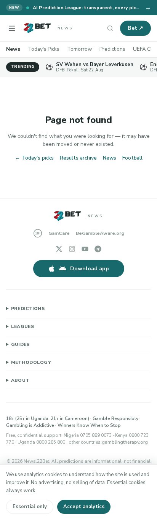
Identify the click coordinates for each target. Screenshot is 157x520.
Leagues (22, 326)
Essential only (30, 506)
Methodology (31, 362)
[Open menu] (12, 28)
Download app (89, 268)
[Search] (110, 28)
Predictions (112, 49)
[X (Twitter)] (59, 248)
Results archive (78, 157)
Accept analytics (83, 506)
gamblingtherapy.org (125, 442)
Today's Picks (43, 49)
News (13, 49)
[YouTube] (85, 248)
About (20, 380)
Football (132, 157)
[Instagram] (72, 248)
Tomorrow (79, 49)
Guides (20, 344)
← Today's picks (34, 157)
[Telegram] (98, 248)
